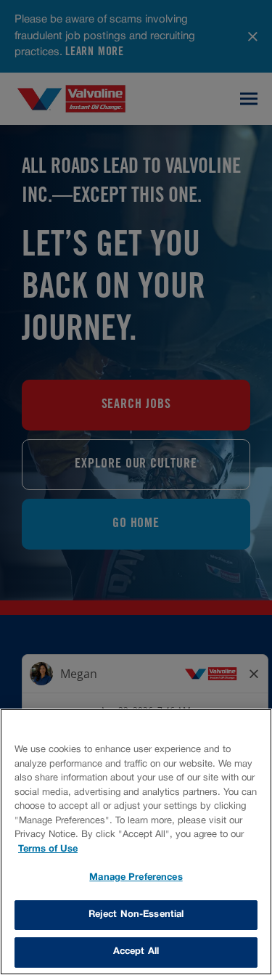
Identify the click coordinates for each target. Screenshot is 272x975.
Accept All (136, 951)
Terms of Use (48, 849)
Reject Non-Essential (136, 914)
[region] (136, 842)
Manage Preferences (135, 877)
